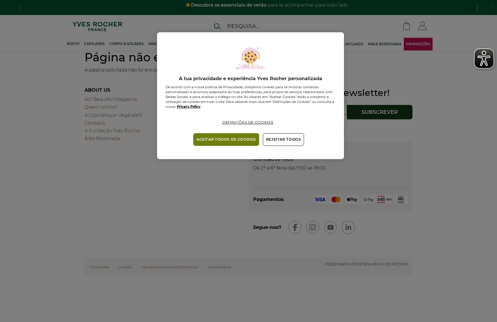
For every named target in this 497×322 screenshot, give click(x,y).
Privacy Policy (188, 107)
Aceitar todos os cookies (226, 139)
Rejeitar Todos (283, 139)
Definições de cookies (247, 122)
